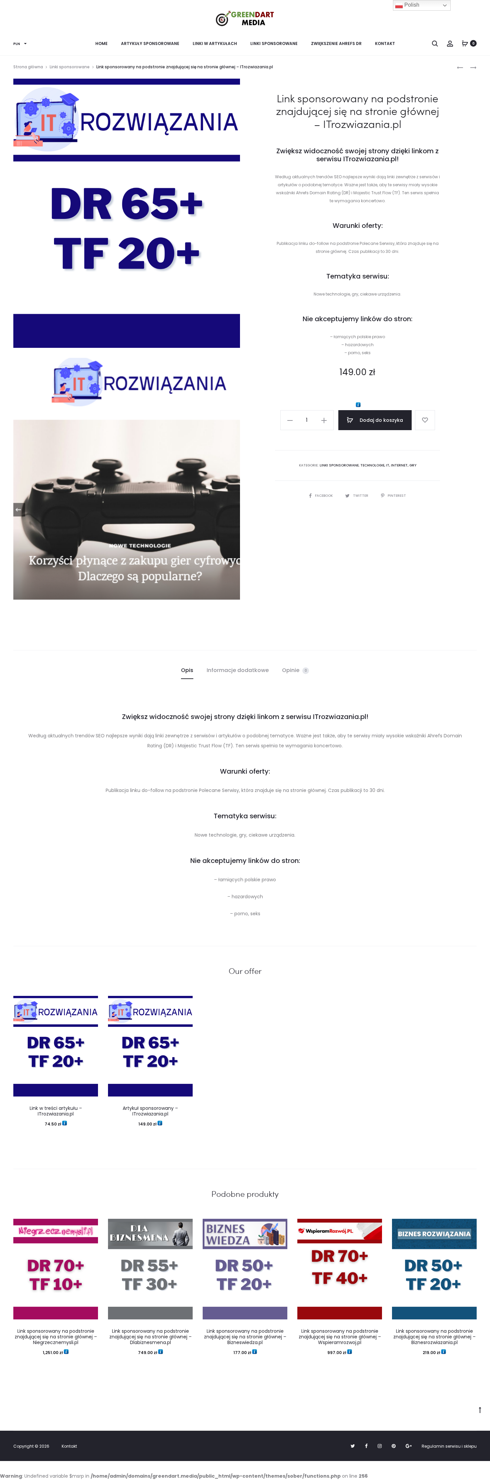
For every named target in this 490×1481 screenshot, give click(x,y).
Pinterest (397, 495)
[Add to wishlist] (425, 420)
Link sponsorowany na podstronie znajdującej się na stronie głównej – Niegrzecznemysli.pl (56, 1337)
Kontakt (385, 43)
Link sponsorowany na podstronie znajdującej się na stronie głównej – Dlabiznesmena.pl (150, 1337)
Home (101, 43)
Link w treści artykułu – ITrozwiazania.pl (56, 1111)
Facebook (324, 495)
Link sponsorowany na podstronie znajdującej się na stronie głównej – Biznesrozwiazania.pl (434, 1337)
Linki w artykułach (215, 43)
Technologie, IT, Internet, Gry (388, 465)
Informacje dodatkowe (238, 670)
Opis (187, 670)
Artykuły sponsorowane (150, 43)
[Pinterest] (394, 1446)
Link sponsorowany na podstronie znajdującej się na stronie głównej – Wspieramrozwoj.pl (340, 1337)
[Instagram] (380, 1446)
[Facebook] (366, 1446)
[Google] (409, 1446)
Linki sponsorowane (274, 43)
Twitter (361, 495)
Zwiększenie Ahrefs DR (336, 43)
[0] (465, 43)
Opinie (294, 670)
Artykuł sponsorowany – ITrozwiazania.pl (150, 1111)
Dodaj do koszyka (380, 420)
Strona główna (28, 67)
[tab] (187, 670)
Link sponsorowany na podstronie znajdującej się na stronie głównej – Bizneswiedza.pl (245, 1337)
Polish (411, 5)
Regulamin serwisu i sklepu (449, 1446)
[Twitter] (353, 1446)
